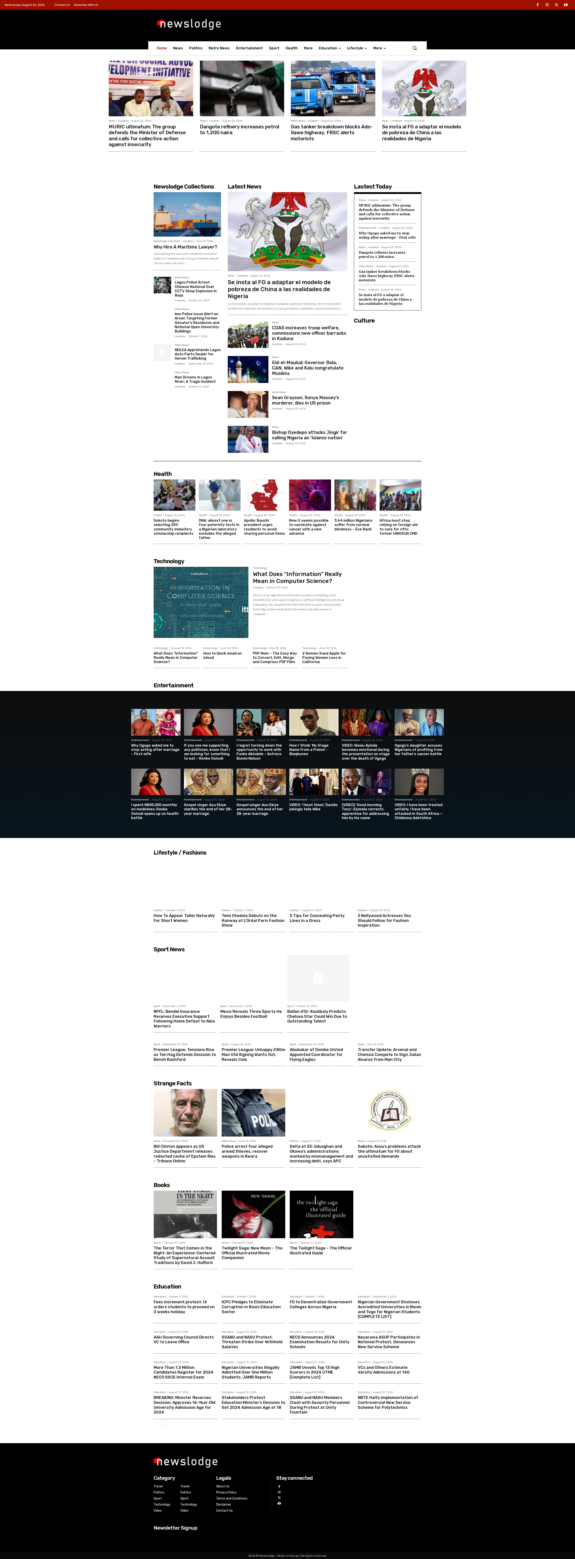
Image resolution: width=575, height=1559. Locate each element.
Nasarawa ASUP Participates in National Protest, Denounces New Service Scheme (389, 1342)
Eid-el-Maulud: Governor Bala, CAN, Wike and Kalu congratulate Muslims (308, 368)
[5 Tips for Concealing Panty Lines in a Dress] (321, 882)
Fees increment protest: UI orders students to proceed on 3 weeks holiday (184, 1307)
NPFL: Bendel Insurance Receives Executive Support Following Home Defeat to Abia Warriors (184, 1019)
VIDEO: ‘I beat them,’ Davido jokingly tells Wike (313, 807)
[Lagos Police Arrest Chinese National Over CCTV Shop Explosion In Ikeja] (162, 285)
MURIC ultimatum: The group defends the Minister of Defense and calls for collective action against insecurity (147, 135)
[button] (414, 48)
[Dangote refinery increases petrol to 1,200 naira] (242, 88)
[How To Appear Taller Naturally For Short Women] (185, 882)
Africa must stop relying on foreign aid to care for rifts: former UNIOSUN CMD (399, 527)
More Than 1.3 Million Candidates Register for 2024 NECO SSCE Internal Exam (183, 1372)
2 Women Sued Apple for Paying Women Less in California (324, 657)
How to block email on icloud (222, 655)
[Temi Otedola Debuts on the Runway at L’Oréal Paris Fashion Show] (253, 882)
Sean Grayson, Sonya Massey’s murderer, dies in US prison (305, 400)
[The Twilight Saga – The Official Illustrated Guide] (321, 1214)
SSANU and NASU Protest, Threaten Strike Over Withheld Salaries (252, 1342)
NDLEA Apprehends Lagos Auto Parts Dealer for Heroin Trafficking (198, 354)
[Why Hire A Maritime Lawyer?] (187, 214)
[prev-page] (156, 1422)
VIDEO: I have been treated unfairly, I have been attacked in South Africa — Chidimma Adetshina (419, 811)
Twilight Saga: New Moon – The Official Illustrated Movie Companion (252, 1253)
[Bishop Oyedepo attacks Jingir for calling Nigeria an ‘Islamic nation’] (248, 439)
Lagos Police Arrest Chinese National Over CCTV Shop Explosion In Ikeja (196, 288)
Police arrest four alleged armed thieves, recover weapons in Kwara (247, 1151)
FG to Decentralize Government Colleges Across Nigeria (321, 1304)
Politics (294, 1141)
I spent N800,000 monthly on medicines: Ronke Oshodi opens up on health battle (155, 811)
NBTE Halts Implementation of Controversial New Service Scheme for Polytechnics (388, 1402)
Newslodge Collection (167, 241)
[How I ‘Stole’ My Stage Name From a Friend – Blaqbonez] (314, 722)
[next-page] (163, 1422)
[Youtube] (566, 5)
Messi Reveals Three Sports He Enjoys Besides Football (251, 1014)
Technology (260, 568)
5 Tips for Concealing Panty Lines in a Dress (317, 918)
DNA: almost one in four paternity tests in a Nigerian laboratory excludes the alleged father (219, 529)
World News (279, 392)
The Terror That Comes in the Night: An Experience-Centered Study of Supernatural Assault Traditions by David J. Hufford (184, 1255)
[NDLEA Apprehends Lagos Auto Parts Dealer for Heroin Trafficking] (162, 352)
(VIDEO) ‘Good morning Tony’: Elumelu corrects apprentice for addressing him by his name (365, 811)
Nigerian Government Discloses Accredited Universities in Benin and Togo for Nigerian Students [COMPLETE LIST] (389, 1309)
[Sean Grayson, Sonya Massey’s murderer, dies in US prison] (248, 404)
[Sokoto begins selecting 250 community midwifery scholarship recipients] (174, 495)
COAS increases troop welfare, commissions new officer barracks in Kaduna (309, 333)
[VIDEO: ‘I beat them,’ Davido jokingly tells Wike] (314, 782)
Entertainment (367, 228)
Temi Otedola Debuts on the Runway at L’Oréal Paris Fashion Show (253, 920)
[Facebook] (538, 5)
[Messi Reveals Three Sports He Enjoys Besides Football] (251, 978)
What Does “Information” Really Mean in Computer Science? (297, 578)
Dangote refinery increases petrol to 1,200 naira (239, 130)
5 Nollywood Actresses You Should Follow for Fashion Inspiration (384, 920)
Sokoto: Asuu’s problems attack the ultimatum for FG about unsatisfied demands (389, 1151)
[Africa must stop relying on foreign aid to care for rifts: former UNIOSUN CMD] (400, 495)
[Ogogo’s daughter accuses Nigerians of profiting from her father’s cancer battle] (419, 722)
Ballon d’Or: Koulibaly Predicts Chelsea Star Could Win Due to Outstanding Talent (317, 1016)
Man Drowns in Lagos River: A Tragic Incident (195, 379)
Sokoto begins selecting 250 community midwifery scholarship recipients (173, 527)
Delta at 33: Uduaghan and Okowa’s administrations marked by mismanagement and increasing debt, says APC (321, 1153)
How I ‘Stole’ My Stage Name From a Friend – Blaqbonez (309, 749)
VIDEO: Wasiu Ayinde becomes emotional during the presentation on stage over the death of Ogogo (366, 752)
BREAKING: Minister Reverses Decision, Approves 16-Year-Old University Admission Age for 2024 (184, 1405)
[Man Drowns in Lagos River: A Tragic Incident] (162, 380)
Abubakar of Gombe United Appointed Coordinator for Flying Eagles (316, 1054)
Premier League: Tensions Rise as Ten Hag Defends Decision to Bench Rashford (185, 1054)
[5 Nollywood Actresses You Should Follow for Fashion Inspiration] (389, 882)
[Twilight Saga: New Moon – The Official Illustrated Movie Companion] (253, 1214)
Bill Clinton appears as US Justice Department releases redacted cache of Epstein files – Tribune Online (185, 1153)
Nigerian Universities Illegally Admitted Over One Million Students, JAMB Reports (250, 1372)
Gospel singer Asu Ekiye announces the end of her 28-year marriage (260, 809)
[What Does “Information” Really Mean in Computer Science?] (201, 602)
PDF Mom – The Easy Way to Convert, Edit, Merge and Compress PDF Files (275, 657)
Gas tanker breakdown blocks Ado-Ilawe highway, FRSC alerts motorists (332, 133)
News (112, 121)
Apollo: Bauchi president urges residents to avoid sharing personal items (264, 527)
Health (158, 515)
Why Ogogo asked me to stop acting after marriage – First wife (387, 235)
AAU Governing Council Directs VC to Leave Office (184, 1340)
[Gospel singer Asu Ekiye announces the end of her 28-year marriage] (261, 782)
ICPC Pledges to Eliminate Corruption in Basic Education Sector (251, 1307)
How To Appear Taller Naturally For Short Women (184, 918)
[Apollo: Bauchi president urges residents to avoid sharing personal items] (265, 495)
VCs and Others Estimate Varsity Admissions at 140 (384, 1370)
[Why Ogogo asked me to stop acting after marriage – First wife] (156, 722)
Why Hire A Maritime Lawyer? (185, 247)
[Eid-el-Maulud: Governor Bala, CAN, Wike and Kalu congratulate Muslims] (248, 369)
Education (160, 1296)
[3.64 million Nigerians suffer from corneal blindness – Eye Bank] (355, 495)
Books (157, 1243)
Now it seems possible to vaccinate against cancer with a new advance (309, 527)
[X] (556, 5)
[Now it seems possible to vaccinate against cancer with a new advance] (310, 495)
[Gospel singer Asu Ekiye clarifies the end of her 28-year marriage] (208, 782)
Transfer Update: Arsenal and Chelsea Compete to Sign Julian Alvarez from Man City (389, 1054)
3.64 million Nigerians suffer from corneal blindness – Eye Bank (353, 524)
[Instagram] (547, 5)
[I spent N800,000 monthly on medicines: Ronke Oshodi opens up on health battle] (156, 782)
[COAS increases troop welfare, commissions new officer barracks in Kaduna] (248, 334)
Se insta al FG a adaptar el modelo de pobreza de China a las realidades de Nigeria (421, 133)
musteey (123, 120)
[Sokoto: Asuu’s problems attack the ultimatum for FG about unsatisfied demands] (389, 1113)
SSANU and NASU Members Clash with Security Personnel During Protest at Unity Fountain (320, 1405)
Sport (157, 1006)
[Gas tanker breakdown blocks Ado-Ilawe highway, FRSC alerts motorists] (333, 88)
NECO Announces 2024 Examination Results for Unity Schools (319, 1342)
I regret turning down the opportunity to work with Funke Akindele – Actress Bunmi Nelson (259, 752)
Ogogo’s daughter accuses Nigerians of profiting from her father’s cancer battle (418, 749)
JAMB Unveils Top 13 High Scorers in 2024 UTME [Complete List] (315, 1372)
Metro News (298, 121)
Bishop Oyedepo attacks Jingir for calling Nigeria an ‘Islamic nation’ (309, 435)
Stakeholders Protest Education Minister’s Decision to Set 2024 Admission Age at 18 (253, 1402)
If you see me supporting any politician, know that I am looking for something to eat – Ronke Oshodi (207, 752)
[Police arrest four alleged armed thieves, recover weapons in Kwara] (253, 1113)
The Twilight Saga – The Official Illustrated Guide (321, 1251)
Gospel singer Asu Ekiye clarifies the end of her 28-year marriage (208, 809)
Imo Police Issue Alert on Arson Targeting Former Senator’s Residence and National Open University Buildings (197, 322)
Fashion (158, 910)
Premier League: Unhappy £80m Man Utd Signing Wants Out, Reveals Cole (253, 1054)
